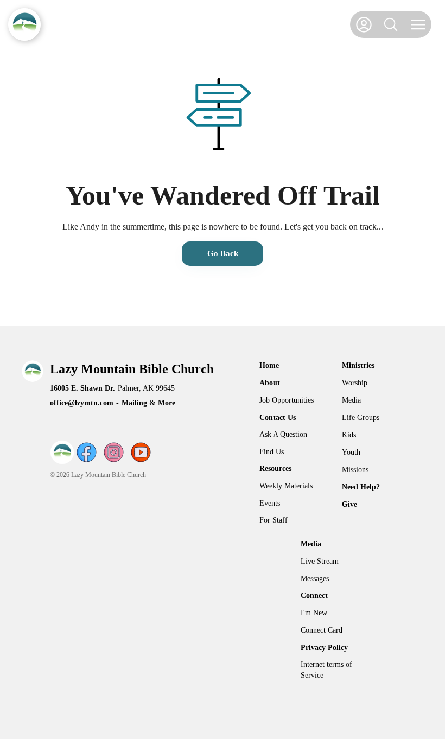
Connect (314, 595)
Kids (349, 435)
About (269, 383)
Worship (354, 383)
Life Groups (360, 417)
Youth (351, 452)
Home (269, 365)
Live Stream (320, 561)
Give (349, 504)
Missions (355, 470)
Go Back (222, 253)
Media (351, 400)
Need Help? (361, 487)
